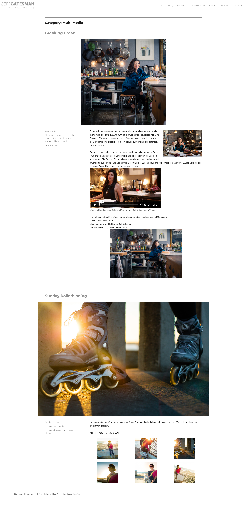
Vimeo (152, 209)
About (212, 5)
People (48, 141)
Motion (180, 5)
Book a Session (73, 494)
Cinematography (53, 135)
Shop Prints (226, 5)
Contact (239, 5)
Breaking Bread (60, 33)
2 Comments (51, 145)
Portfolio (166, 5)
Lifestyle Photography (55, 430)
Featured (66, 135)
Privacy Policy (43, 494)
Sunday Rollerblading (66, 296)
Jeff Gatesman (139, 209)
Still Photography (60, 141)
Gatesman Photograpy (24, 493)
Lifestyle (55, 138)
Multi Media (65, 138)
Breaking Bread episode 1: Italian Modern (108, 209)
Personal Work (197, 5)
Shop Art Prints (58, 494)
